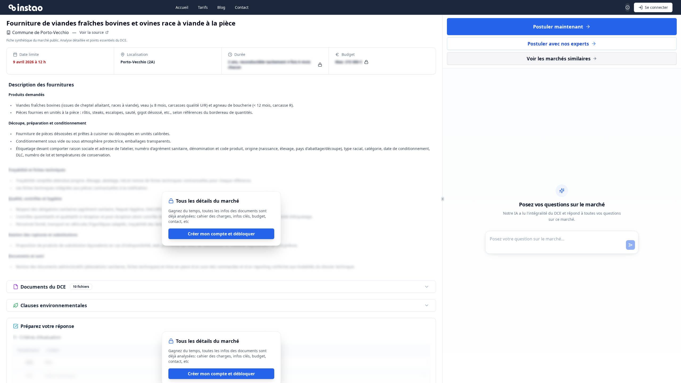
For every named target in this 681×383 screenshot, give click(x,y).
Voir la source (92, 32)
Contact (241, 7)
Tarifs (203, 7)
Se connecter (656, 7)
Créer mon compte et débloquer (221, 234)
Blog (221, 7)
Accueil (182, 7)
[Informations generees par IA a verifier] (627, 7)
